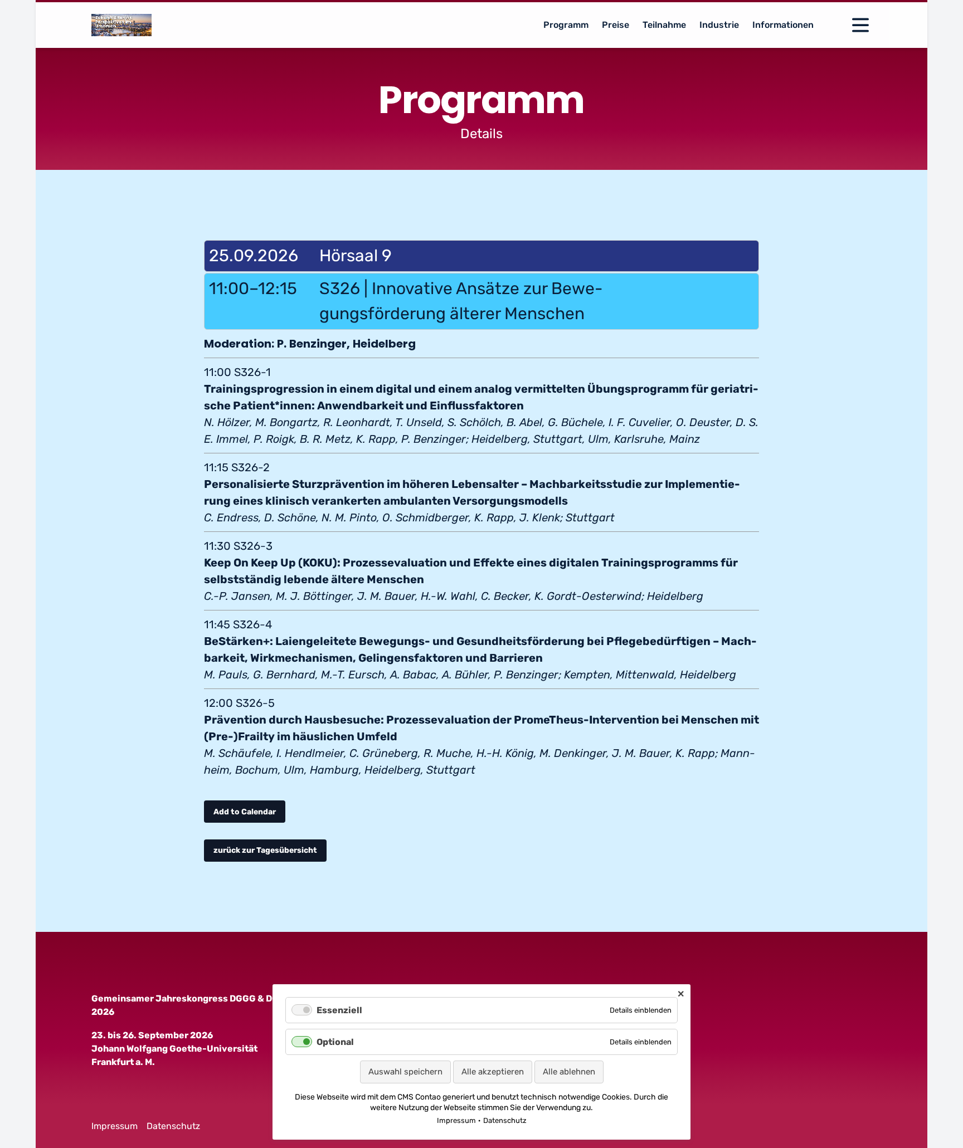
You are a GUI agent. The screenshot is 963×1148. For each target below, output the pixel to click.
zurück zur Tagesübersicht (265, 850)
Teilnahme (664, 24)
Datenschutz (173, 1126)
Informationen (783, 24)
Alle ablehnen (569, 1072)
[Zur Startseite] (121, 25)
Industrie (719, 24)
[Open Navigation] (860, 25)
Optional (335, 1042)
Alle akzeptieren (492, 1072)
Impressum (114, 1126)
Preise (615, 24)
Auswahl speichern (405, 1072)
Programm (565, 24)
